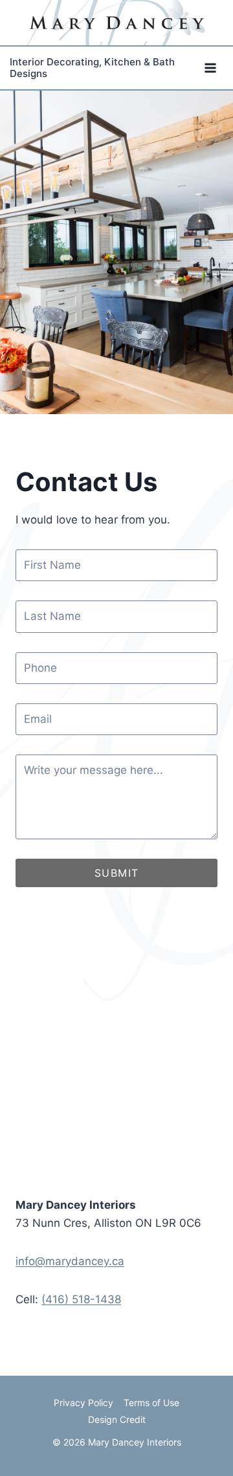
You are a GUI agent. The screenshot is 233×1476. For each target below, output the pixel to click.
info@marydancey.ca (70, 1261)
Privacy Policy (83, 1402)
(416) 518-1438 (81, 1299)
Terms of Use (151, 1402)
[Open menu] (210, 68)
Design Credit (117, 1419)
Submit (116, 872)
